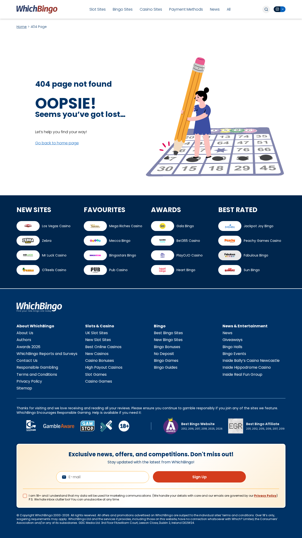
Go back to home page (57, 143)
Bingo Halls (232, 347)
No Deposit (164, 353)
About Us (25, 333)
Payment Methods (186, 9)
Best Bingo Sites (168, 333)
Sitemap (24, 388)
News (215, 9)
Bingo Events (234, 353)
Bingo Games (166, 360)
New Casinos (97, 353)
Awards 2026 (28, 347)
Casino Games (98, 381)
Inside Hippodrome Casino (246, 367)
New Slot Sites (98, 339)
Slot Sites (97, 9)
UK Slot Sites (96, 333)
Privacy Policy (29, 381)
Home (22, 26)
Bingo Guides (165, 367)
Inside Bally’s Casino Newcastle (251, 360)
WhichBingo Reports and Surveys (47, 353)
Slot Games (96, 374)
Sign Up (199, 477)
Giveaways (232, 339)
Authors (24, 339)
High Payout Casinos (103, 367)
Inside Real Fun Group (242, 374)
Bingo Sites (123, 9)
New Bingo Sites (168, 339)
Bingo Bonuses (167, 347)
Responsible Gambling (37, 367)
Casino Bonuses (99, 360)
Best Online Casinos (103, 347)
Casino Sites (151, 9)
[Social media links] (279, 9)
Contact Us (27, 360)
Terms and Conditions (37, 374)
